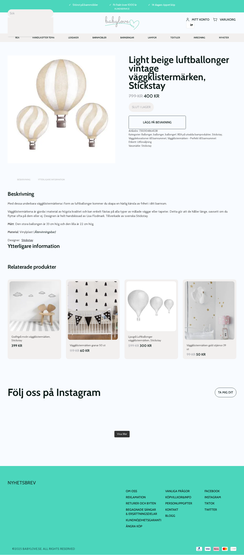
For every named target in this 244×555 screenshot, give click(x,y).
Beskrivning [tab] (23, 179)
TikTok (209, 503)
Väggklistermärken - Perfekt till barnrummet (192, 138)
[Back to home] (122, 23)
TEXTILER (175, 37)
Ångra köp (134, 526)
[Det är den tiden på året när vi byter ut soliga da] (26, 417)
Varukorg (228, 19)
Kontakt (171, 509)
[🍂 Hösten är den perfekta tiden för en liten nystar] (102, 417)
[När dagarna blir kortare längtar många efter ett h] (64, 417)
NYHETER (224, 37)
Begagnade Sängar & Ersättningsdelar (141, 512)
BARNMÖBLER (99, 37)
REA (17, 37)
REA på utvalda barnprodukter (194, 134)
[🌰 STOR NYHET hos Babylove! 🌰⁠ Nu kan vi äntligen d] (218, 417)
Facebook (212, 491)
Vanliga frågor (177, 491)
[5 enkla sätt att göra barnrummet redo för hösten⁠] (179, 417)
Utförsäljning (144, 141)
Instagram (213, 497)
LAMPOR (152, 37)
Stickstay (217, 134)
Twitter (211, 509)
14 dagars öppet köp (163, 4)
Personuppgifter (178, 503)
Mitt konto (200, 19)
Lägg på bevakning (157, 122)
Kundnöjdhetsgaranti (143, 520)
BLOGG (170, 516)
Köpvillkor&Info (178, 497)
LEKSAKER (73, 37)
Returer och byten (141, 503)
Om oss (131, 491)
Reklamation (136, 497)
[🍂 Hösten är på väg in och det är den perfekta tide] (141, 417)
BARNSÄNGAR (127, 37)
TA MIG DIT (225, 392)
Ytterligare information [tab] (51, 179)
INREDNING (199, 37)
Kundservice (122, 8)
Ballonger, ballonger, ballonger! (158, 134)
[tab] (9, 178)
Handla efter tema (43, 37)
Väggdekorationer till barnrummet (147, 138)
